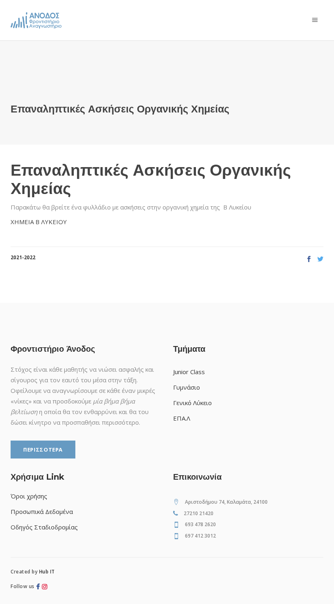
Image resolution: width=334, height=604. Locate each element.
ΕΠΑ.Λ (181, 418)
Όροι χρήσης (29, 496)
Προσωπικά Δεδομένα (42, 511)
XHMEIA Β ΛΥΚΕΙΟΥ (39, 222)
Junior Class (189, 372)
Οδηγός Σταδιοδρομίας (44, 527)
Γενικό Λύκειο (192, 403)
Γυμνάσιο (186, 387)
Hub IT (47, 571)
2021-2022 (23, 257)
